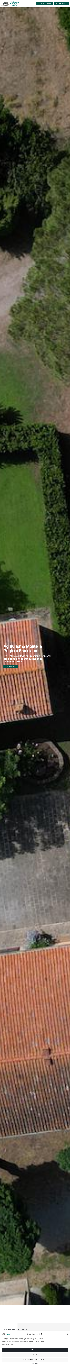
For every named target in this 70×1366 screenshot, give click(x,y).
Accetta (35, 1350)
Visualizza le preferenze (35, 1359)
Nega (35, 1355)
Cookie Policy (35, 1363)
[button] (67, 1334)
